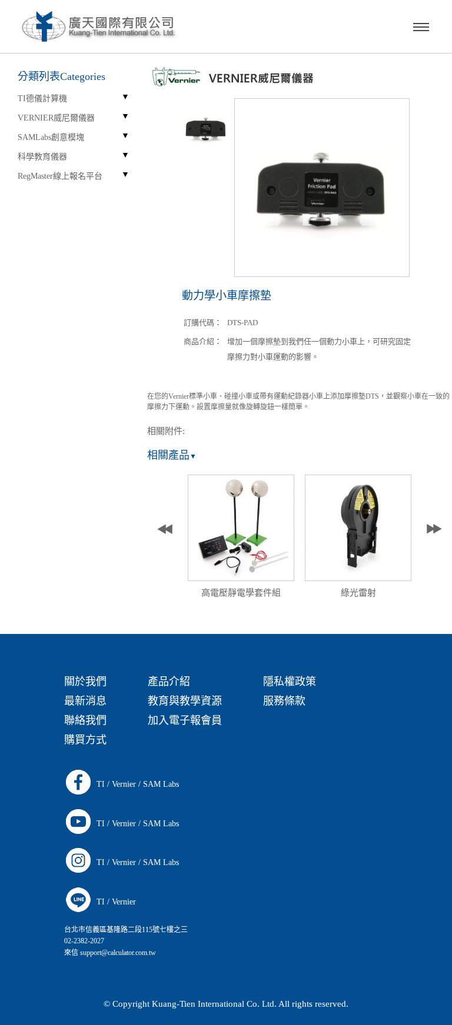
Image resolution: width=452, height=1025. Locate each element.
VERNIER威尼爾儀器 (56, 117)
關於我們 (85, 681)
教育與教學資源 (185, 701)
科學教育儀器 (42, 156)
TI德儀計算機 (42, 98)
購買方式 (85, 740)
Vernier (124, 784)
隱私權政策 (289, 681)
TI (101, 784)
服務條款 (284, 701)
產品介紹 (169, 681)
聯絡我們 (85, 720)
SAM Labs (161, 784)
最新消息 (85, 701)
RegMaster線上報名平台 (60, 176)
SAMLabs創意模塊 (51, 137)
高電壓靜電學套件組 (241, 592)
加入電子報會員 (185, 720)
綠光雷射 (358, 592)
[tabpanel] (241, 540)
